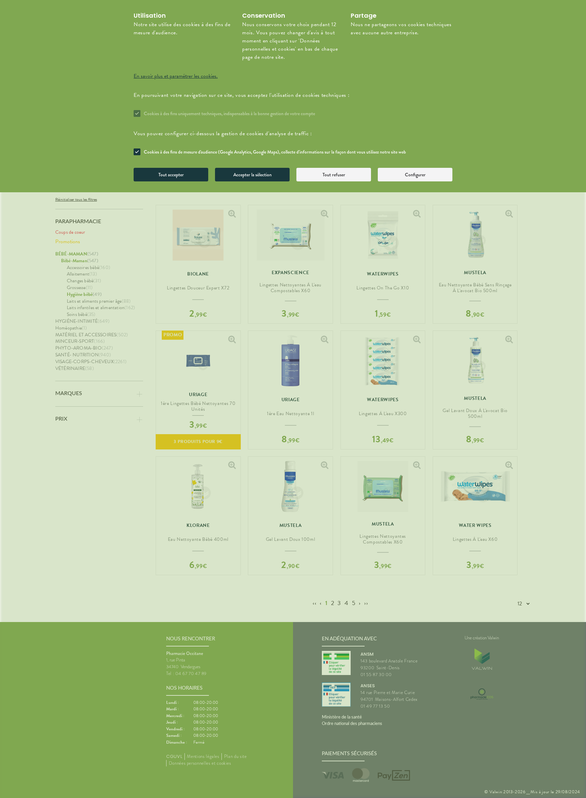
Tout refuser (334, 174)
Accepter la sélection (252, 174)
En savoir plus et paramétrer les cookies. (176, 76)
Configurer (415, 174)
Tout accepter (171, 174)
